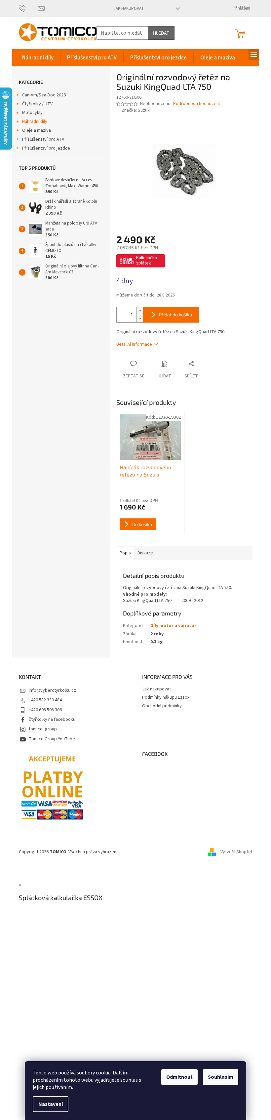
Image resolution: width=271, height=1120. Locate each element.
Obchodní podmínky (162, 706)
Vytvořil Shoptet (236, 852)
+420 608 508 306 (45, 710)
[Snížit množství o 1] (139, 318)
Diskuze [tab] (145, 553)
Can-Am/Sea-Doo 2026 (44, 95)
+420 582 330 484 (45, 700)
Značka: (136, 110)
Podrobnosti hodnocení (196, 104)
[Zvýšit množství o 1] (139, 311)
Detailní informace (134, 344)
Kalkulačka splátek (146, 260)
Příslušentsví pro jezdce (46, 148)
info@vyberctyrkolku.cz (52, 690)
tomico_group (43, 729)
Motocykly (32, 112)
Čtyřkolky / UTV (37, 104)
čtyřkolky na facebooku (52, 719)
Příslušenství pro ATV (43, 139)
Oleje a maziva (36, 130)
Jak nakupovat (129, 9)
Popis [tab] (125, 553)
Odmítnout (179, 1077)
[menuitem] (38, 57)
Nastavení (50, 1104)
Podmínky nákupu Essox (165, 697)
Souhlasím (220, 1077)
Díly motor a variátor (173, 625)
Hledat (161, 33)
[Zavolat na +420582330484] (28, 8)
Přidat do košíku (175, 314)
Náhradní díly (34, 121)
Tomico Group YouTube (52, 739)
